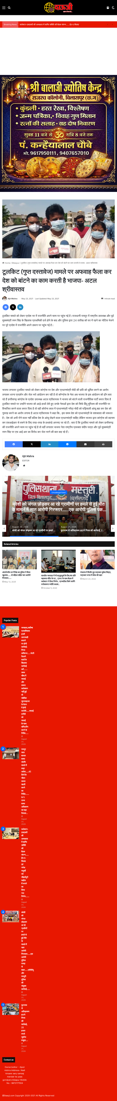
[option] (58, 506)
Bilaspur (16, 263)
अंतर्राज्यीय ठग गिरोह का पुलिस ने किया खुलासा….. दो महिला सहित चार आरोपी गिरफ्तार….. (16, 575)
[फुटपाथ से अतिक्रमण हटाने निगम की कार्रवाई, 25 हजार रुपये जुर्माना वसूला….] (10, 1009)
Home (7, 263)
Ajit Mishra (12, 298)
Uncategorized (58, 492)
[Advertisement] (58, 52)
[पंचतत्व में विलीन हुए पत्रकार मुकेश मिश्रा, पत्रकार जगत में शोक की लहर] (97, 559)
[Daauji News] (58, 7)
